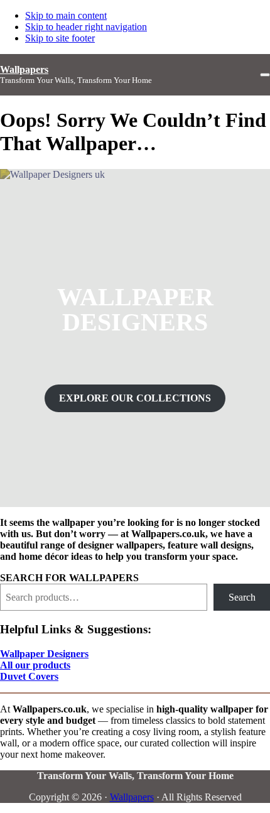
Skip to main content (66, 15)
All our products (35, 665)
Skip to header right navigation (86, 26)
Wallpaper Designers (44, 653)
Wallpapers (24, 69)
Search (242, 597)
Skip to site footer (60, 38)
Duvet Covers (29, 676)
